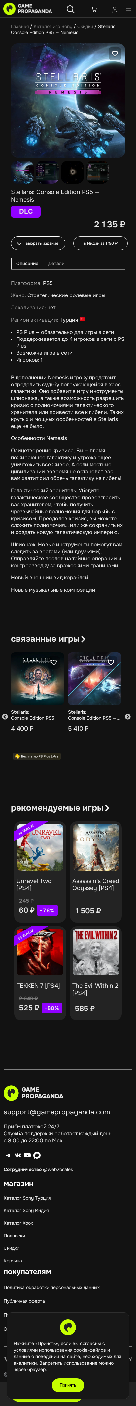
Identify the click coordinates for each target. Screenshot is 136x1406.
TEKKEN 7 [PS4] (38, 985)
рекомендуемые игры (57, 807)
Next (127, 717)
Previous (5, 717)
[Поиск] (71, 9)
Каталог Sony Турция (27, 1198)
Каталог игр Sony (53, 26)
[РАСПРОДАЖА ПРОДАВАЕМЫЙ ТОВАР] (40, 847)
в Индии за (100, 243)
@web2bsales (58, 1169)
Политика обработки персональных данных (52, 1287)
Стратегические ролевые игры (66, 295)
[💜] (115, 53)
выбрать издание (42, 243)
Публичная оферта (24, 1301)
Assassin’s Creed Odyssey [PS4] (95, 884)
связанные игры (45, 638)
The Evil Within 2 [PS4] (95, 989)
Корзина (13, 1261)
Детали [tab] (56, 263)
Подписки (14, 1236)
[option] (47, 172)
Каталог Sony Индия (26, 1210)
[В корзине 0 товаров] (94, 9)
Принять (68, 1385)
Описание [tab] (27, 263)
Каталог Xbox (18, 1223)
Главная (20, 26)
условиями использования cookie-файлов (60, 1350)
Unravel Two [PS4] (34, 884)
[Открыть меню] (128, 9)
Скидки (85, 26)
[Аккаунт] (114, 10)
